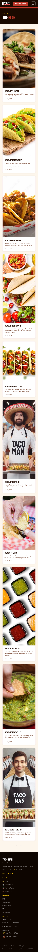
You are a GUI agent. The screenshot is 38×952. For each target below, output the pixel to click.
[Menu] (33, 3)
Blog (3, 909)
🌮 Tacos (5, 881)
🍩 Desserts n (7, 891)
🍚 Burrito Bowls (7, 885)
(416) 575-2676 (7, 874)
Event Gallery (6, 906)
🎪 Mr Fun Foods (10, 936)
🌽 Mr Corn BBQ (10, 933)
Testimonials (6, 902)
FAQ (3, 899)
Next (20, 846)
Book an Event (20, 4)
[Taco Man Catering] (6, 3)
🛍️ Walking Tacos (8, 888)
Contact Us (6, 912)
